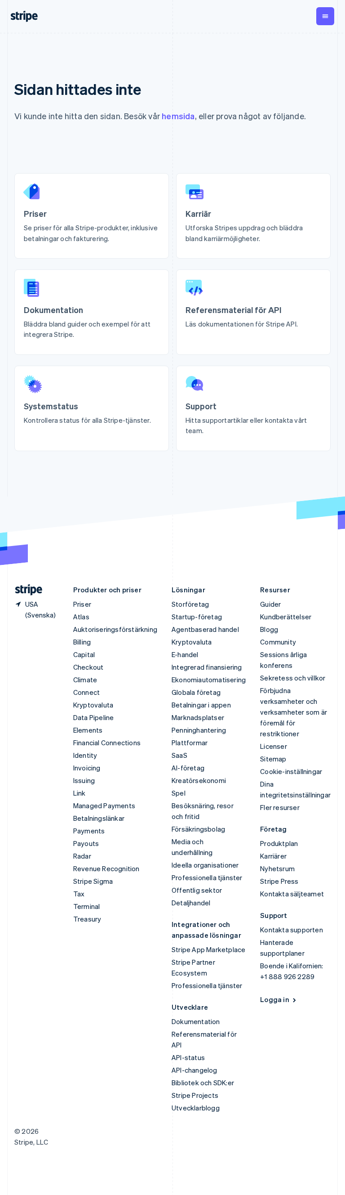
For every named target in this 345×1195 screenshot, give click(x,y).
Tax (79, 893)
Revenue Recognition (106, 868)
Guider (270, 604)
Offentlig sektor (197, 890)
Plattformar (190, 742)
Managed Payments (104, 805)
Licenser (273, 746)
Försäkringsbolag (198, 828)
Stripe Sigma (93, 881)
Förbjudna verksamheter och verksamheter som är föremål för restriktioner (293, 712)
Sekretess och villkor (292, 677)
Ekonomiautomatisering (209, 679)
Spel (179, 792)
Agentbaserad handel (205, 629)
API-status (188, 1057)
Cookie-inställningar (291, 771)
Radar (82, 855)
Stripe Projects (195, 1095)
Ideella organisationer (205, 864)
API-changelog (194, 1069)
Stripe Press (279, 881)
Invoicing (87, 767)
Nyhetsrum (277, 868)
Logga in (274, 999)
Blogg (269, 629)
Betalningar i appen (201, 704)
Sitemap (273, 758)
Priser (82, 604)
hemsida (178, 116)
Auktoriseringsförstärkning (115, 629)
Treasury (87, 918)
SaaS (179, 755)
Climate (85, 679)
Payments (89, 830)
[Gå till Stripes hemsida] (25, 589)
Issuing (84, 780)
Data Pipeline (93, 717)
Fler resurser (280, 807)
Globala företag (196, 692)
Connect (86, 692)
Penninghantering (199, 729)
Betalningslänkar (98, 818)
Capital (84, 654)
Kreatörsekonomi (199, 780)
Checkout (88, 666)
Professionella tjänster (207, 877)
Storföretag (190, 604)
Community (278, 641)
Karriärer (273, 855)
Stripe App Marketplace (208, 949)
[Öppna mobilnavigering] (325, 16)
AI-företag (188, 767)
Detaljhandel (191, 902)
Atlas (81, 616)
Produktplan (279, 843)
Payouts (86, 843)
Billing (82, 641)
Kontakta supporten (291, 929)
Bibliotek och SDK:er (203, 1082)
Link (79, 792)
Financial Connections (107, 742)
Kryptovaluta (93, 704)
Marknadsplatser (198, 717)
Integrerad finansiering (207, 666)
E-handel (185, 654)
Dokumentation (196, 1021)
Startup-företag (197, 616)
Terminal (86, 906)
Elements (88, 729)
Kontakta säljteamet (292, 893)
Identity (85, 755)
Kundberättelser (285, 616)
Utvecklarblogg (196, 1107)
